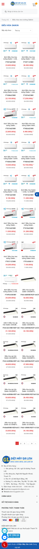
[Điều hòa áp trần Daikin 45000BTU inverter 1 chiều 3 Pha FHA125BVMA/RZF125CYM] (11, 346)
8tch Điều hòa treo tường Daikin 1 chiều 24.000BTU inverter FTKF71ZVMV (28, 60)
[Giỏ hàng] (34, 4)
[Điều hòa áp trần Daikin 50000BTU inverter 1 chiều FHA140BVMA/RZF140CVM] (28, 346)
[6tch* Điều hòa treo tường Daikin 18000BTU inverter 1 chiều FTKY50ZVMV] (11, 113)
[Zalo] (5, 531)
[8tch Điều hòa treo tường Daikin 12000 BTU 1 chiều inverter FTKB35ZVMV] (11, 146)
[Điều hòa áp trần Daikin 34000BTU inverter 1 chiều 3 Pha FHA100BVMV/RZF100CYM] (28, 279)
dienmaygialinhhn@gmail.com (19, 489)
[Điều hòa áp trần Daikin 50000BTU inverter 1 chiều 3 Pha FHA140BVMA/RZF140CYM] (11, 379)
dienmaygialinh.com (17, 491)
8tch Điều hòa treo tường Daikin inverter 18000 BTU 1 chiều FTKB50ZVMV (28, 159)
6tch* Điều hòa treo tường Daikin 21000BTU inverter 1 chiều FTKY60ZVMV (28, 226)
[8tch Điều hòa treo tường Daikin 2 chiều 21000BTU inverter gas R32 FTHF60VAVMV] (11, 279)
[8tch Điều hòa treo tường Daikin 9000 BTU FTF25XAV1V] (28, 246)
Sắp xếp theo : (7, 30)
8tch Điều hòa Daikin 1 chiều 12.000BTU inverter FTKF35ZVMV (28, 192)
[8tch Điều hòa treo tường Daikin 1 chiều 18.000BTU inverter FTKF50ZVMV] (28, 80)
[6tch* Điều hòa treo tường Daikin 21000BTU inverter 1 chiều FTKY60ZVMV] (28, 213)
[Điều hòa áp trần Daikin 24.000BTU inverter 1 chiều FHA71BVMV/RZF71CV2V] (28, 412)
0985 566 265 (29, 486)
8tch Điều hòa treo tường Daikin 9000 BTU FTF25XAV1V (28, 258)
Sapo (22, 547)
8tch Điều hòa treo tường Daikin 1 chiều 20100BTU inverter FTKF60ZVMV (10, 60)
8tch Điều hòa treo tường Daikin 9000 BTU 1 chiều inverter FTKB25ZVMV (28, 126)
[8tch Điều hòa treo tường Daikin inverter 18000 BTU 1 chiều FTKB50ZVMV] (28, 146)
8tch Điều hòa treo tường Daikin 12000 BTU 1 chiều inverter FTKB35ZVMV (10, 159)
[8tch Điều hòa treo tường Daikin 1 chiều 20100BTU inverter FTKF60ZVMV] (11, 47)
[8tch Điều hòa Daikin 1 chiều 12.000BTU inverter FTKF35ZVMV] (28, 179)
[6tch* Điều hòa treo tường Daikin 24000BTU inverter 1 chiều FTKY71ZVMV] (11, 246)
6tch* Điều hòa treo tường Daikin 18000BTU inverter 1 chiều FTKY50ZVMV (10, 126)
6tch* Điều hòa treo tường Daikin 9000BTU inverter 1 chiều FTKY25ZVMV (10, 226)
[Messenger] (5, 537)
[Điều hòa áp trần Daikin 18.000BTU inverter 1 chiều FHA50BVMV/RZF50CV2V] (28, 379)
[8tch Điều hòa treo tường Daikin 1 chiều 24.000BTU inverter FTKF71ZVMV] (28, 47)
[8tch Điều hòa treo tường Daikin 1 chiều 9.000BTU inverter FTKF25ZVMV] (11, 179)
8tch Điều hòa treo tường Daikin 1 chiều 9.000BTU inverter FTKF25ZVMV (10, 192)
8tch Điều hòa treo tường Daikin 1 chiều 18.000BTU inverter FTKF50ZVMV (28, 93)
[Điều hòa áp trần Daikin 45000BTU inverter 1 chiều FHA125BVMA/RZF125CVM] (28, 312)
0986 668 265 (16, 486)
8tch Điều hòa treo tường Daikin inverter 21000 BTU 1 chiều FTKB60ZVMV (10, 93)
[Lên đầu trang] (34, 542)
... (28, 443)
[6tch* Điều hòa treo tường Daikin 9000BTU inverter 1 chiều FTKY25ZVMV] (11, 213)
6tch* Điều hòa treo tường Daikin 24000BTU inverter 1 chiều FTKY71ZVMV (10, 259)
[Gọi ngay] (4, 544)
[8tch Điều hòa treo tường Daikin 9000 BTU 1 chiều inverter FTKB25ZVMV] (28, 113)
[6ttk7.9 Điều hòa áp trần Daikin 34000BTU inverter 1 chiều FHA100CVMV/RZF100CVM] (11, 312)
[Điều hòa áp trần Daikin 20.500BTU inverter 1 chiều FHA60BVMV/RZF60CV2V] (11, 412)
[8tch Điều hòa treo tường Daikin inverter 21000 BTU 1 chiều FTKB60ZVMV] (11, 80)
